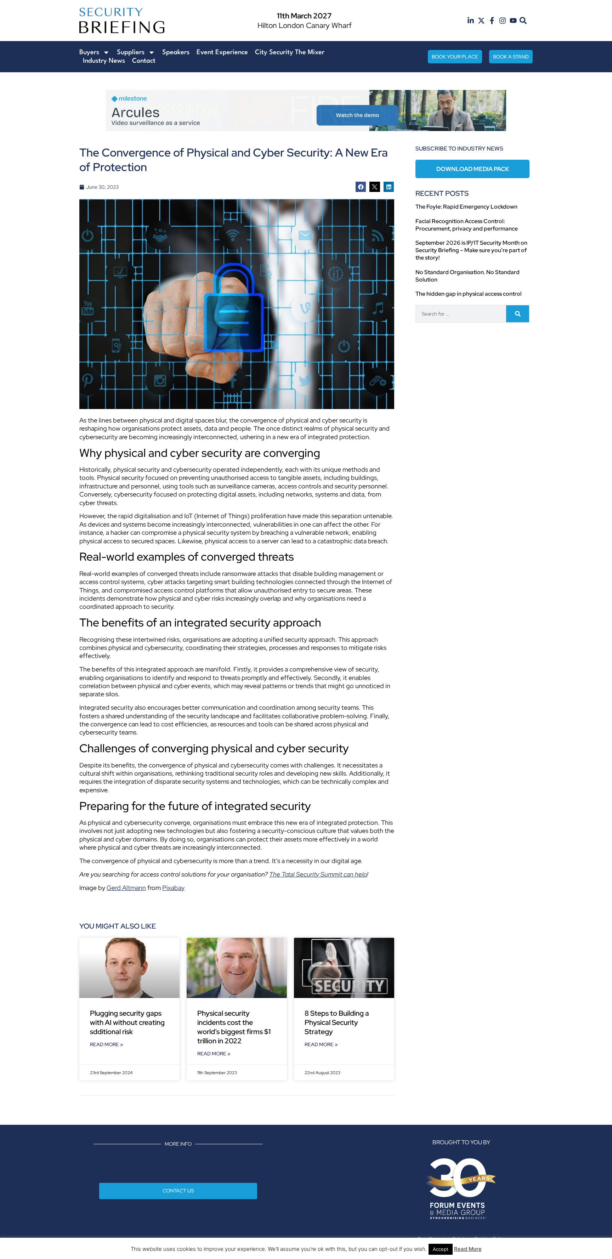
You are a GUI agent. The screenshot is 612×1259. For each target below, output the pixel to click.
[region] (306, 110)
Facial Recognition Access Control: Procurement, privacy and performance (466, 224)
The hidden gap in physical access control (468, 293)
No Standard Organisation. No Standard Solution (467, 275)
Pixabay (173, 888)
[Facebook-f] (491, 20)
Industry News (104, 61)
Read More (468, 1249)
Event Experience (222, 52)
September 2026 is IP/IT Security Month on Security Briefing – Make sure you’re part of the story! (471, 250)
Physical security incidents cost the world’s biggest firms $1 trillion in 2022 (234, 1027)
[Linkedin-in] (470, 20)
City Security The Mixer (289, 52)
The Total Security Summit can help (318, 874)
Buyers (89, 52)
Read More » (106, 1044)
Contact (143, 61)
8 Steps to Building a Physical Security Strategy (337, 1022)
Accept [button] (440, 1249)
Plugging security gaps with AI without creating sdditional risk (127, 1022)
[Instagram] (502, 20)
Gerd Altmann (126, 888)
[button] (523, 20)
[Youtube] (513, 20)
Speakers (175, 52)
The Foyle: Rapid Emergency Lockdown (466, 206)
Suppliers (130, 52)
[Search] (517, 313)
